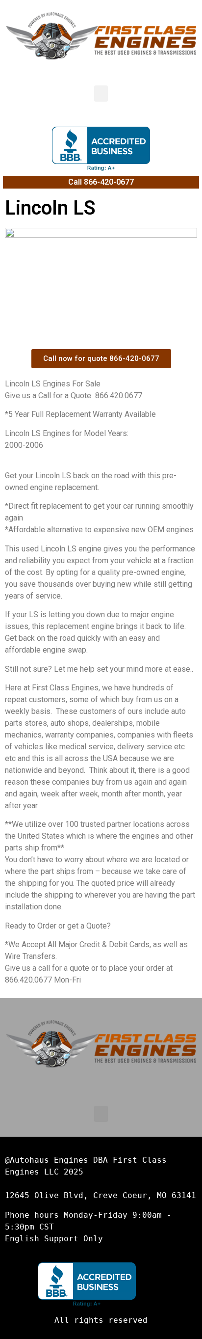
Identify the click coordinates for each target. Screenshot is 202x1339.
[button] (101, 93)
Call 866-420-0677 (101, 182)
